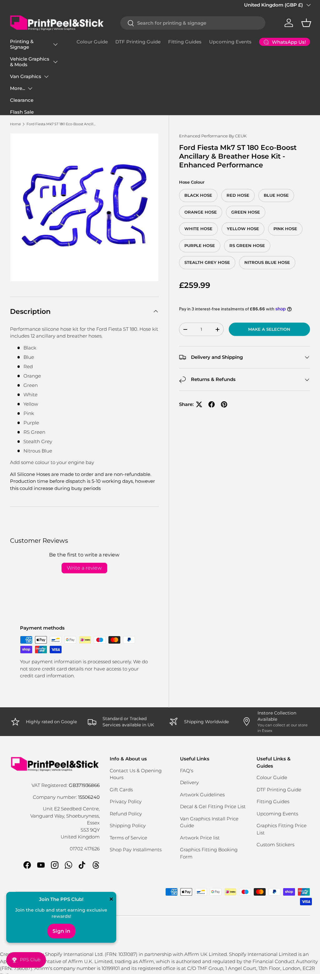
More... (17, 88)
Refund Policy (126, 814)
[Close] (111, 899)
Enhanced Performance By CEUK (213, 135)
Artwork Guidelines (202, 795)
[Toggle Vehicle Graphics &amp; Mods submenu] (55, 62)
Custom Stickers (275, 845)
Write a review (84, 568)
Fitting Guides (185, 42)
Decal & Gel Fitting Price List (213, 806)
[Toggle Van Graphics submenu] (46, 76)
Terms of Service (128, 838)
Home (15, 124)
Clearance (21, 100)
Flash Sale (22, 112)
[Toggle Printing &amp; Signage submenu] (55, 44)
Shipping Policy (128, 825)
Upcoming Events (230, 42)
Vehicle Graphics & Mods (29, 61)
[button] (306, 23)
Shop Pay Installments (136, 850)
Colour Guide (92, 42)
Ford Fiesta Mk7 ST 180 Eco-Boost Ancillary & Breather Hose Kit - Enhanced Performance (62, 124)
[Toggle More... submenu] (30, 88)
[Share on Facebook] (211, 404)
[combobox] (192, 23)
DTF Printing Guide (138, 42)
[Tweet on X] (199, 404)
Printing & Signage (21, 44)
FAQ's (186, 771)
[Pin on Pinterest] (224, 404)
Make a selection (269, 329)
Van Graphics (25, 76)
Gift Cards (121, 790)
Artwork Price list (200, 838)
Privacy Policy (126, 801)
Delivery (189, 782)
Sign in (61, 931)
